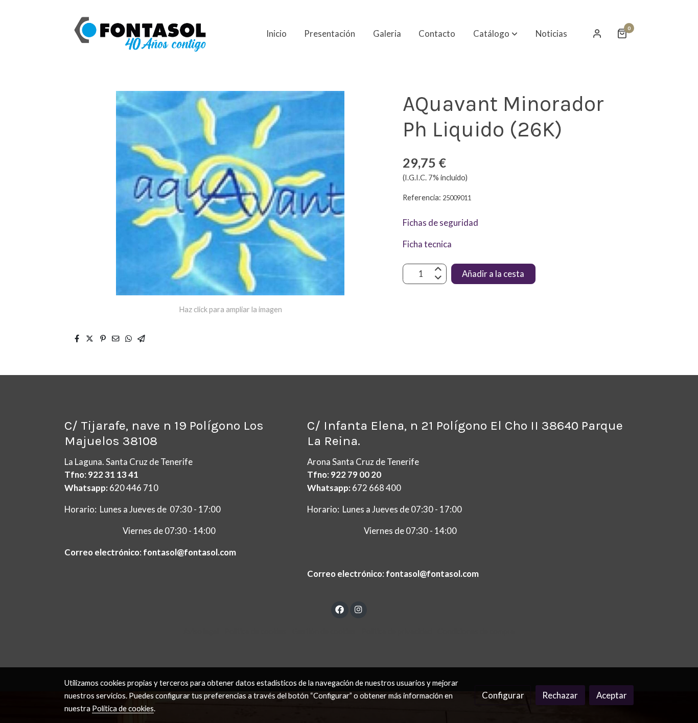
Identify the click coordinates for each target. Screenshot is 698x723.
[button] (495, 33)
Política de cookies (255, 631)
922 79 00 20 (356, 474)
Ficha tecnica (427, 244)
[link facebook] (339, 608)
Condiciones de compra (476, 631)
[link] (140, 33)
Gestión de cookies (324, 631)
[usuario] (597, 33)
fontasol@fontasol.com (189, 552)
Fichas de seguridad (441, 222)
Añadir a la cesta (493, 273)
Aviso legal (201, 631)
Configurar (503, 695)
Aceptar (611, 695)
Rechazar (560, 695)
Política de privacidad (396, 631)
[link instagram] (358, 608)
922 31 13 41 (113, 474)
